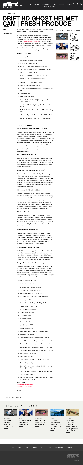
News (54, 5)
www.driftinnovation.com (24, 387)
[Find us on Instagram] (77, 4)
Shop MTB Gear (49, 6)
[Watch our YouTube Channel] (73, 4)
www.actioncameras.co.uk (31, 41)
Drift (13, 397)
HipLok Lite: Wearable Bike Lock (68, 57)
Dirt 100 (42, 447)
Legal (5, 460)
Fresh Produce (10, 13)
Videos (61, 5)
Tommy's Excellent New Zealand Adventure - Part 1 (57, 420)
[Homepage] (73, 455)
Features (45, 5)
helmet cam (18, 397)
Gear (29, 5)
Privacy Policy (11, 460)
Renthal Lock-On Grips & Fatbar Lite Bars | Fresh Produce (72, 421)
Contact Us (69, 447)
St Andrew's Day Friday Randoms (68, 47)
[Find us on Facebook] (69, 4)
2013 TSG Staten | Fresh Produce (68, 37)
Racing (36, 5)
